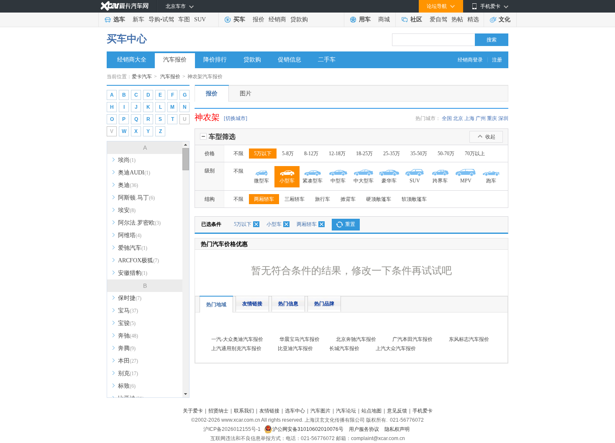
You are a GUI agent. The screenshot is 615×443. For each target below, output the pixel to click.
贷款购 (299, 19)
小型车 (274, 224)
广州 (481, 118)
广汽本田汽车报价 (412, 339)
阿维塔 (129, 235)
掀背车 (348, 199)
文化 (504, 19)
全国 (447, 118)
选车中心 (295, 411)
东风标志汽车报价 (469, 339)
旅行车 (322, 199)
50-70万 (446, 153)
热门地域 (216, 304)
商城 (384, 19)
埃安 (127, 210)
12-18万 (337, 153)
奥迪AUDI (134, 172)
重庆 (492, 118)
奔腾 (127, 348)
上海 (469, 118)
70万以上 (475, 153)
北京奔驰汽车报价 (356, 339)
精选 (473, 19)
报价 (258, 19)
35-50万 (418, 153)
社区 (416, 19)
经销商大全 (131, 59)
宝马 (128, 310)
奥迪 (128, 185)
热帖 (457, 19)
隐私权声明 (397, 429)
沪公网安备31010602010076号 (308, 429)
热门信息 (288, 304)
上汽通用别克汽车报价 (236, 348)
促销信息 (289, 59)
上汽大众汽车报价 (396, 348)
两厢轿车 (264, 199)
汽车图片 (320, 411)
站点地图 (371, 411)
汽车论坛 (346, 411)
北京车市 (176, 6)
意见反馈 (397, 411)
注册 (497, 60)
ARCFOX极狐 (138, 260)
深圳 (503, 118)
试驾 (168, 19)
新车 (138, 19)
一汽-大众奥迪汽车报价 (237, 339)
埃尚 (127, 160)
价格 (210, 153)
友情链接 (252, 304)
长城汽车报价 (344, 348)
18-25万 (364, 153)
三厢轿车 (294, 199)
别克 (128, 373)
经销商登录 (470, 60)
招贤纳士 (218, 411)
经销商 (277, 19)
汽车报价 (175, 59)
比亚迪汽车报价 (295, 348)
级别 (210, 171)
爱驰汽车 (132, 248)
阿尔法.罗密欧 (139, 223)
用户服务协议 (364, 429)
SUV (200, 19)
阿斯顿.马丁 (136, 198)
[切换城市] (235, 118)
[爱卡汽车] (124, 6)
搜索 (492, 40)
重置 (350, 224)
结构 (210, 199)
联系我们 (244, 411)
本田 (128, 361)
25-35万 (391, 153)
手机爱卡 (423, 411)
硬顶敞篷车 (378, 199)
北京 (458, 118)
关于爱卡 (193, 411)
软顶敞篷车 (414, 199)
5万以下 (263, 153)
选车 (119, 19)
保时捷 (129, 298)
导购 (154, 19)
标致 (127, 386)
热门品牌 (324, 304)
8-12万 (311, 153)
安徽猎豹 (132, 273)
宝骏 (127, 323)
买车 (239, 19)
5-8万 (288, 153)
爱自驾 (438, 19)
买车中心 (127, 38)
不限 (238, 153)
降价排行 (215, 59)
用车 (365, 19)
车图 (184, 19)
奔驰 (128, 336)
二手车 (327, 59)
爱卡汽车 (142, 76)
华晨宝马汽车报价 (299, 339)
